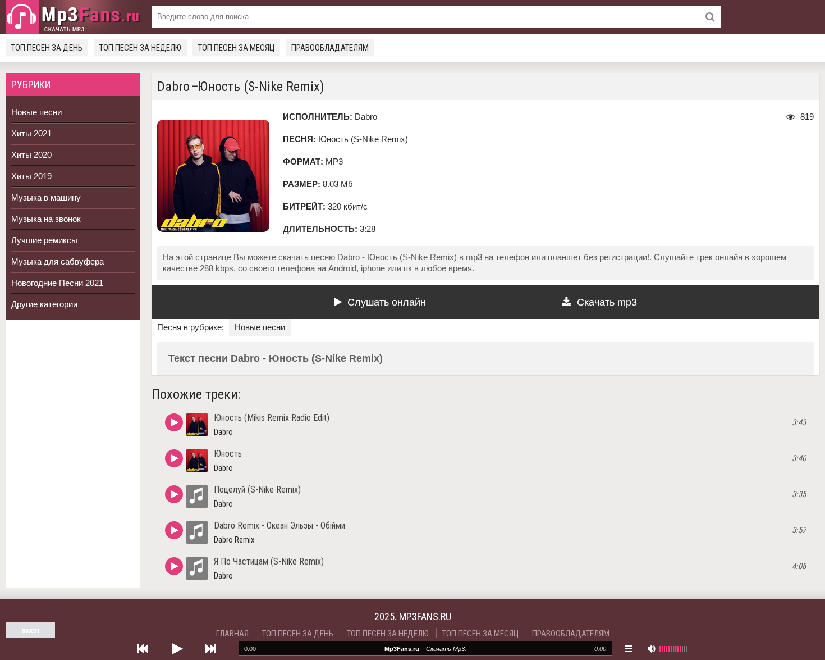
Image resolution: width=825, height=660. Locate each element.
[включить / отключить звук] (651, 648)
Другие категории (44, 304)
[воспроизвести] (177, 649)
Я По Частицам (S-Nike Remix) (269, 561)
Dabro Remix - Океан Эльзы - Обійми (279, 525)
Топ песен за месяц (236, 48)
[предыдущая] (143, 649)
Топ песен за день (46, 48)
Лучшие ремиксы (44, 240)
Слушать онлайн (386, 302)
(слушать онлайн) (174, 422)
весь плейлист (628, 648)
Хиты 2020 (31, 155)
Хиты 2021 (31, 133)
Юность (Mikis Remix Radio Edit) (271, 417)
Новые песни (36, 112)
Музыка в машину (46, 197)
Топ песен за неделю (140, 48)
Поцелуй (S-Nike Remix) (257, 489)
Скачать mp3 (607, 302)
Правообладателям (330, 48)
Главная (232, 634)
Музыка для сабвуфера (57, 261)
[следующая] (210, 649)
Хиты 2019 (31, 176)
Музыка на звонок (46, 219)
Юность (228, 453)
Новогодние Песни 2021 (57, 283)
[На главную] (73, 17)
